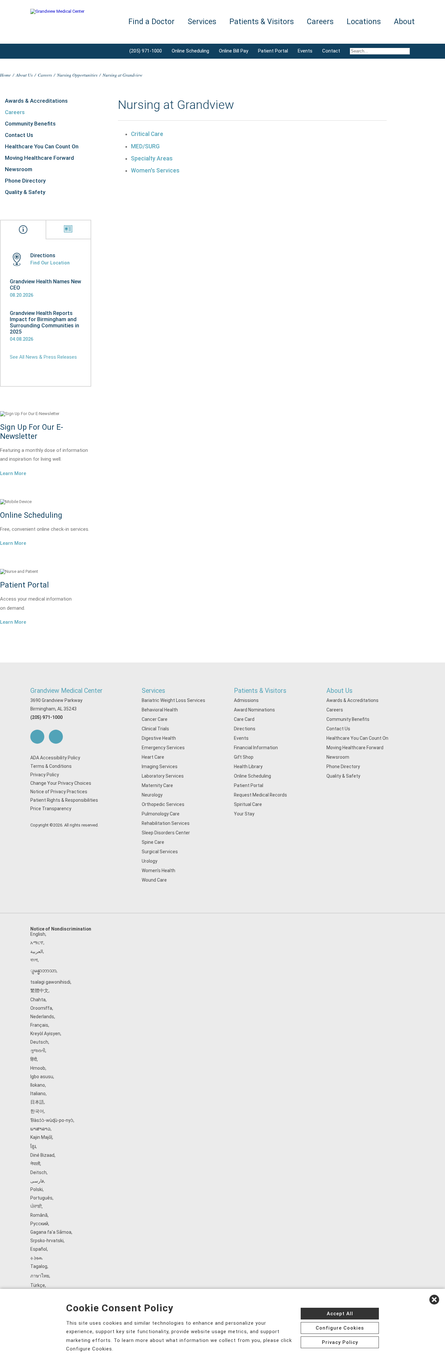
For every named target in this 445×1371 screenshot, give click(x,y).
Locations (364, 21)
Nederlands (42, 1016)
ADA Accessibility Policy (55, 757)
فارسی (37, 1181)
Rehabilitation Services (166, 823)
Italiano (38, 1093)
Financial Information (256, 747)
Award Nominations (254, 709)
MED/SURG (145, 146)
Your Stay (244, 813)
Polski (36, 1189)
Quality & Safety (25, 192)
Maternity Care (157, 785)
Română (39, 1215)
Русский (39, 1223)
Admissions (246, 700)
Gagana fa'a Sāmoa (50, 1232)
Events (305, 51)
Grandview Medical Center (66, 690)
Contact (331, 51)
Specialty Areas (152, 158)
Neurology (152, 794)
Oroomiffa (41, 1008)
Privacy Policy (44, 774)
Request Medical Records (260, 794)
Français (39, 1025)
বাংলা (34, 959)
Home (5, 75)
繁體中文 (39, 990)
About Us (24, 75)
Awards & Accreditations (36, 100)
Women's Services (155, 170)
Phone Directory (25, 180)
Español (38, 1249)
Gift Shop (243, 757)
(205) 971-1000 (145, 51)
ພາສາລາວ (40, 1128)
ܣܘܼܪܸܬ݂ (36, 1257)
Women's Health (158, 870)
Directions (244, 728)
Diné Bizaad (42, 1155)
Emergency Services (163, 747)
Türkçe (37, 1285)
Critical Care (147, 134)
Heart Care (153, 757)
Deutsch (39, 1042)
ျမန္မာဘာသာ (43, 970)
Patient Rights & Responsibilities (64, 800)
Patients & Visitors (260, 690)
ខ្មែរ (33, 1146)
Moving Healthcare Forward (39, 158)
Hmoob (37, 1068)
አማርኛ (36, 942)
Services (153, 690)
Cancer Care (154, 719)
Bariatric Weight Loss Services (173, 700)
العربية (36, 951)
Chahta (38, 999)
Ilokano (37, 1085)
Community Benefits (30, 123)
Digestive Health (159, 738)
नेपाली (35, 1163)
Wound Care (154, 880)
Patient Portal (273, 51)
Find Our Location (50, 262)
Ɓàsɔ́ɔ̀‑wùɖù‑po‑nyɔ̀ (51, 1120)
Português (41, 1197)
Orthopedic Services (163, 804)
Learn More (13, 473)
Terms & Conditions (51, 766)
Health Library (248, 766)
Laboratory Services (163, 776)
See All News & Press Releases (43, 357)
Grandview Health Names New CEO (45, 284)
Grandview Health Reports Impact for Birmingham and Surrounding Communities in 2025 (44, 322)
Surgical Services (160, 851)
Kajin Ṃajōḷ (41, 1137)
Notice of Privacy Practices (58, 791)
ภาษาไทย (39, 1275)
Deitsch (38, 1172)
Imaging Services (160, 766)
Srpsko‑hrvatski (47, 1240)
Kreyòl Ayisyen (45, 1033)
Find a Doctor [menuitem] (151, 21)
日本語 (37, 1102)
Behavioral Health (160, 709)
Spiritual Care (248, 804)
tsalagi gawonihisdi (50, 982)
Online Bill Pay (233, 51)
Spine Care (153, 842)
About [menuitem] (404, 21)
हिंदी (33, 1059)
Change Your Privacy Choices (60, 783)
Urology (149, 861)
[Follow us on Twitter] (56, 737)
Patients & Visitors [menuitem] (261, 21)
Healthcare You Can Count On (42, 146)
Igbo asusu (41, 1076)
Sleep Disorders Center (166, 832)
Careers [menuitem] (320, 21)
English (37, 934)
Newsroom (18, 169)
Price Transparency (50, 808)
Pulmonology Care (160, 813)
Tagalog (38, 1266)
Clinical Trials (155, 728)
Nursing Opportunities (77, 75)
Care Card (244, 719)
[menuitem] (380, 51)
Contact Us (19, 135)
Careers (45, 75)
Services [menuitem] (202, 21)
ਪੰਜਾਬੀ (36, 1206)
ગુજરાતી (37, 1050)
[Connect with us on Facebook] (37, 737)
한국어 (37, 1111)
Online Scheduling (190, 51)
